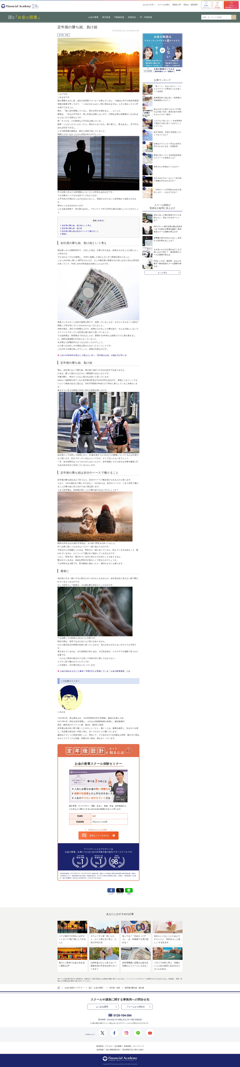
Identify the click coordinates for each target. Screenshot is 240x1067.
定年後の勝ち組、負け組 (71, 228)
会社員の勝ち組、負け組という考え (75, 225)
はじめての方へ (149, 4)
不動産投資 (119, 17)
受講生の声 (176, 4)
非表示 (101, 220)
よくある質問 (102, 1006)
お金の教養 (93, 17)
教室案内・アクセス (104, 1046)
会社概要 (118, 1046)
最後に (63, 234)
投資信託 (132, 17)
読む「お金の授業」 (96, 987)
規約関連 (100, 1049)
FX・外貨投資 (146, 17)
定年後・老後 (63, 35)
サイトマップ (138, 1046)
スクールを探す (164, 4)
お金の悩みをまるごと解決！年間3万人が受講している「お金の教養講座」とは (95, 671)
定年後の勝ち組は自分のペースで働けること (79, 231)
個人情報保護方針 (113, 1049)
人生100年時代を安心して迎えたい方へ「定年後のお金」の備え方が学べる (93, 355)
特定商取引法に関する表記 (132, 1049)
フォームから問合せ (136, 1006)
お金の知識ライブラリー (74, 987)
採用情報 (127, 1046)
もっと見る (162, 272)
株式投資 (106, 17)
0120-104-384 (123, 1015)
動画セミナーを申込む (100, 835)
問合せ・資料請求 (191, 4)
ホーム (59, 987)
